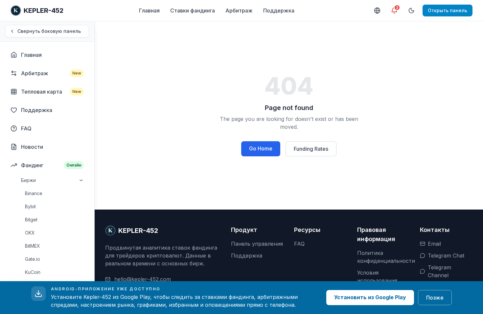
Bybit (30, 206)
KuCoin (32, 272)
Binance (33, 193)
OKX (30, 233)
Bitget (31, 219)
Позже (435, 297)
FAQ (299, 243)
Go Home (260, 148)
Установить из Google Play (370, 297)
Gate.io (32, 259)
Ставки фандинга (192, 10)
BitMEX (32, 246)
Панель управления (257, 243)
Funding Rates (311, 149)
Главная (149, 10)
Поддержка (278, 10)
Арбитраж (239, 10)
